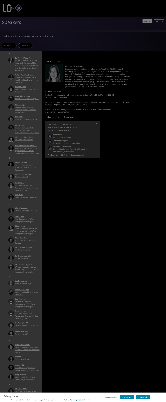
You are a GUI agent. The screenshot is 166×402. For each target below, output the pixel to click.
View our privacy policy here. (80, 400)
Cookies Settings (111, 397)
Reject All (127, 397)
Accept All (143, 397)
